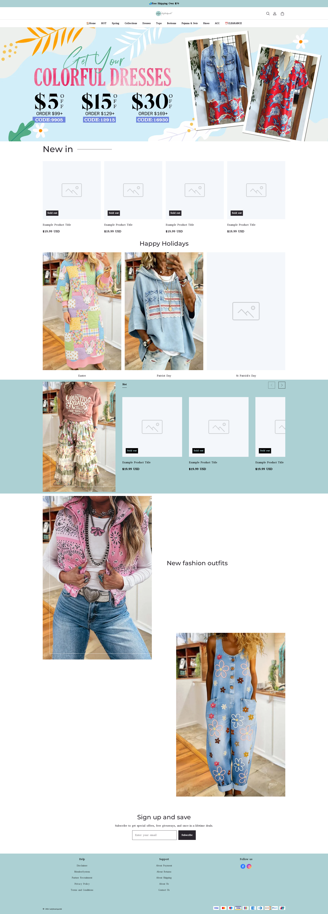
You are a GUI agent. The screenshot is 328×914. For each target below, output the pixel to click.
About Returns (164, 871)
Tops (159, 23)
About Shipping (164, 877)
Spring (115, 23)
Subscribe (187, 835)
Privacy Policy (82, 883)
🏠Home (91, 23)
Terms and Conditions (82, 890)
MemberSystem (82, 871)
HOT (103, 23)
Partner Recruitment (82, 877)
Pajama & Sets (190, 23)
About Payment (164, 865)
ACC (217, 23)
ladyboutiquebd (56, 909)
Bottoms (171, 23)
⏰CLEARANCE (233, 23)
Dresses (146, 23)
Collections (131, 23)
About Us (164, 883)
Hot (124, 384)
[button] (267, 13)
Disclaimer (82, 865)
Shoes (206, 23)
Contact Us (164, 890)
